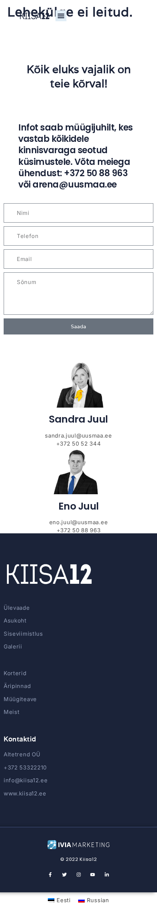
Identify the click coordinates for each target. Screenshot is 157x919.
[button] (60, 15)
